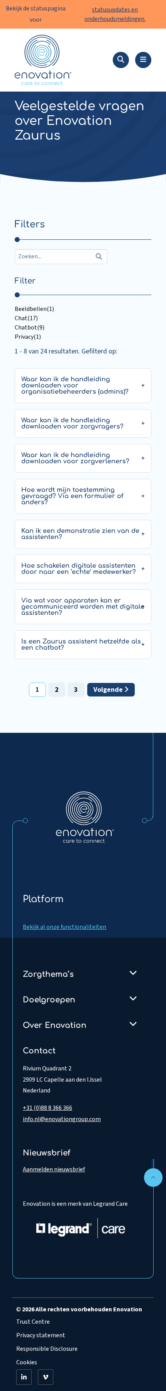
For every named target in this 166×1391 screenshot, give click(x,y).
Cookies (26, 1362)
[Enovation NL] (85, 816)
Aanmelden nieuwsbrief (54, 1169)
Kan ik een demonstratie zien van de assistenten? (80, 534)
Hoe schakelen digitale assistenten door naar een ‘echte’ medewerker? (78, 568)
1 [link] (37, 690)
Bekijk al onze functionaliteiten (64, 927)
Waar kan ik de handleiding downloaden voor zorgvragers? (72, 423)
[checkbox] (83, 309)
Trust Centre (33, 1322)
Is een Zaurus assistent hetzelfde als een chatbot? (81, 644)
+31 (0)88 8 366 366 (47, 1108)
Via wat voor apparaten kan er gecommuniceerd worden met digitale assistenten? (82, 606)
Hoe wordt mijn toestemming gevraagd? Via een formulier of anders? (72, 496)
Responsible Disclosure (47, 1349)
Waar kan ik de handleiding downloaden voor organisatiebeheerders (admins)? (75, 385)
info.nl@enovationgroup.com (62, 1119)
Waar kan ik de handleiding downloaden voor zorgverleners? (75, 458)
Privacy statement (40, 1335)
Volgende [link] (108, 690)
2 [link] (57, 690)
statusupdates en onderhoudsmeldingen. (115, 14)
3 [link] (76, 690)
